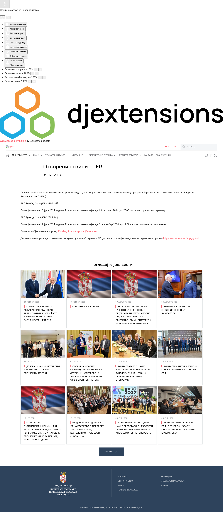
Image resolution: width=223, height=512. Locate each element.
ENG (175, 147)
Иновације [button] (77, 155)
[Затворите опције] (8, 17)
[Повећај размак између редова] (44, 77)
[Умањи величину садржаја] (36, 69)
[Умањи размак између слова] (30, 81)
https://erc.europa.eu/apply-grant (181, 238)
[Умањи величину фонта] (32, 73)
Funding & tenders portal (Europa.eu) (78, 231)
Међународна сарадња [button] (101, 155)
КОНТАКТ (165, 485)
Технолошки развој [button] (55, 155)
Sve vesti (109, 451)
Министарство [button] (19, 155)
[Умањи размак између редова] (40, 77)
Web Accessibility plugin (13, 140)
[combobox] (199, 147)
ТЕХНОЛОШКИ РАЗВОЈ (128, 490)
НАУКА (121, 485)
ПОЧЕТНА (122, 476)
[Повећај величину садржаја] (40, 69)
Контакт (148, 155)
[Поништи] (2, 17)
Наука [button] (36, 155)
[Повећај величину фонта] (37, 73)
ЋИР (167, 147)
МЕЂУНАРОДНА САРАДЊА (172, 481)
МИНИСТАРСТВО (125, 481)
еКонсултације (164, 155)
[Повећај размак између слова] (34, 81)
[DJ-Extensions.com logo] (111, 112)
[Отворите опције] (5, 4)
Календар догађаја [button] (128, 155)
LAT (171, 147)
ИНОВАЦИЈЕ (166, 476)
